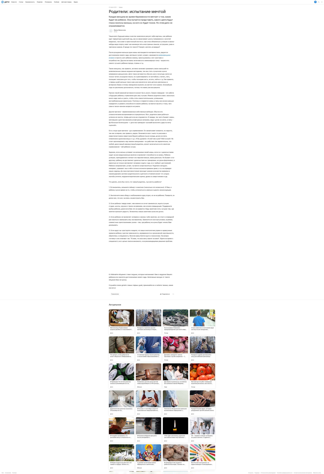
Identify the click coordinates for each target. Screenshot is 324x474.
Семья (120, 7)
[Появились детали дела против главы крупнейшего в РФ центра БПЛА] (148, 376)
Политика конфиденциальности (284, 472)
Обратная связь (317, 472)
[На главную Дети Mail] (6, 2)
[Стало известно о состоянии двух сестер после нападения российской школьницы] (202, 322)
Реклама (14, 472)
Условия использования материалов (303, 472)
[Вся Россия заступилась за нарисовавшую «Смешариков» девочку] (202, 457)
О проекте (250, 472)
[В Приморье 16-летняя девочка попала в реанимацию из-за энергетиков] (121, 376)
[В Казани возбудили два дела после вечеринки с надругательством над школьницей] (148, 430)
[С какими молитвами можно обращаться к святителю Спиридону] (148, 457)
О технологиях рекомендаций (268, 472)
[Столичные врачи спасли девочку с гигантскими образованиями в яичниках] (148, 349)
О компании (8, 472)
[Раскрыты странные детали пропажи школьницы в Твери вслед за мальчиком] (148, 322)
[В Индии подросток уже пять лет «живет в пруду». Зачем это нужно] (121, 457)
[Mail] (2, 2)
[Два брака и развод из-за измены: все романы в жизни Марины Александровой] (175, 376)
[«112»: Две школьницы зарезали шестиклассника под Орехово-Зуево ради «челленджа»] (175, 430)
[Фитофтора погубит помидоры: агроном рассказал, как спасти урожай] (202, 376)
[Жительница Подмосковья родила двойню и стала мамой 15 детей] (121, 322)
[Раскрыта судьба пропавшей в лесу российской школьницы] (202, 349)
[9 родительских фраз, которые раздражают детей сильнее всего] (202, 403)
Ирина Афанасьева (120, 30)
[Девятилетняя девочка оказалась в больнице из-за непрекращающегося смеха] (121, 403)
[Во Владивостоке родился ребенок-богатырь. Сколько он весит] (175, 457)
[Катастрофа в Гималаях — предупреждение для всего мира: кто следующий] (175, 322)
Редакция (257, 472)
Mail (3, 472)
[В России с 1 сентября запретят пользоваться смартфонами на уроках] (148, 403)
